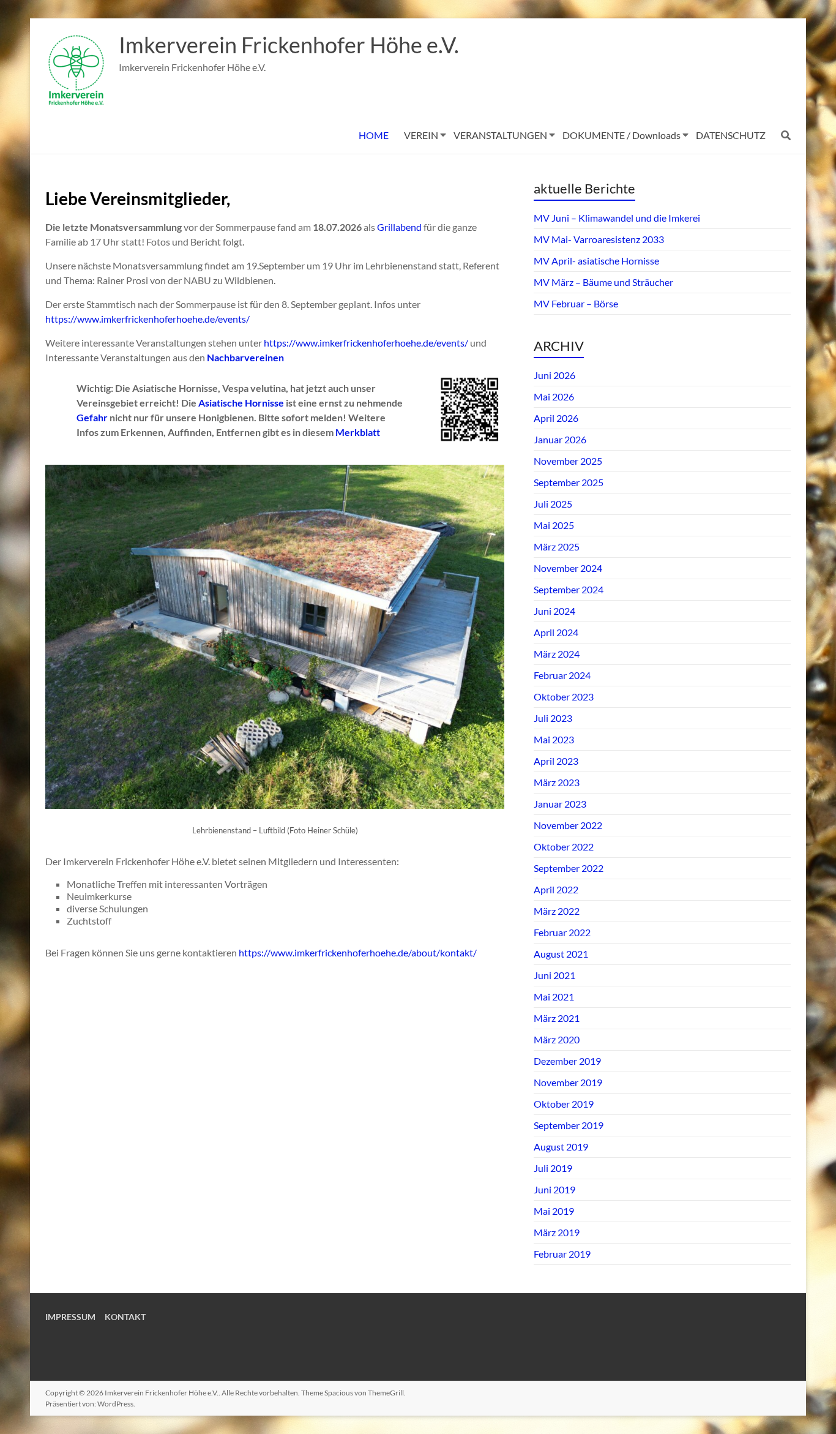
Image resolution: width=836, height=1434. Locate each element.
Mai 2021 (554, 996)
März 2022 (557, 911)
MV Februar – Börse (576, 303)
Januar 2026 (560, 439)
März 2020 (557, 1039)
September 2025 (568, 482)
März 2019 (557, 1232)
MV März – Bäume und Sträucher (603, 282)
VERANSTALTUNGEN (500, 135)
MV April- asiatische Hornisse (596, 260)
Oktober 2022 (564, 846)
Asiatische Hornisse (241, 402)
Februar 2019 (562, 1253)
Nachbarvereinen (245, 357)
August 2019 (561, 1146)
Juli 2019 (553, 1168)
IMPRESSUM (70, 1317)
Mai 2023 (554, 739)
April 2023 (556, 761)
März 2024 (557, 653)
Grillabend (400, 227)
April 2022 (556, 889)
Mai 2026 (554, 396)
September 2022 (568, 868)
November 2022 (568, 825)
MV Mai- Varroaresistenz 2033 (599, 239)
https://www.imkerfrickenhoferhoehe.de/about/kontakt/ (358, 952)
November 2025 (568, 461)
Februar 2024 (562, 675)
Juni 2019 (554, 1189)
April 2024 (556, 632)
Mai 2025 (554, 525)
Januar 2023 (560, 803)
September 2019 (568, 1125)
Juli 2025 (553, 503)
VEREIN (421, 135)
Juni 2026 (554, 375)
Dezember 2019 (567, 1061)
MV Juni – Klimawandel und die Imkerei (617, 217)
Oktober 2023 (564, 696)
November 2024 (568, 568)
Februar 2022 (562, 932)
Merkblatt (357, 432)
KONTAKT (125, 1317)
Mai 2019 (554, 1211)
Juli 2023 (553, 718)
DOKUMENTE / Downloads (621, 135)
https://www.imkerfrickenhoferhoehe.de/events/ (147, 319)
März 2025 (557, 546)
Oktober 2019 (564, 1103)
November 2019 (568, 1082)
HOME (374, 135)
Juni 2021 (554, 975)
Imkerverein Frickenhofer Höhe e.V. (289, 44)
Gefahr (93, 417)
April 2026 (556, 418)
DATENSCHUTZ (731, 135)
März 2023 (557, 782)
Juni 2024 (554, 611)
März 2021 (557, 1018)
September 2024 (568, 589)
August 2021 (561, 953)
